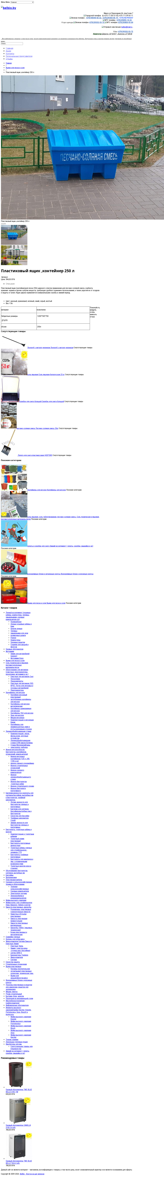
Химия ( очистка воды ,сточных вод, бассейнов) (20, 949)
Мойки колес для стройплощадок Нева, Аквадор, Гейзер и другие (19, 903)
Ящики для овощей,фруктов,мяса (19, 977)
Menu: (8, 2)
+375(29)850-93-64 (125, 22)
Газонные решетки (18, 642)
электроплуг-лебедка (19, 747)
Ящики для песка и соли (15, 68)
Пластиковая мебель (14, 880)
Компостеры (15, 640)
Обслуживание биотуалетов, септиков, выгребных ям (17, 871)
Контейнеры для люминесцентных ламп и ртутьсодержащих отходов (21, 726)
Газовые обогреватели (14, 649)
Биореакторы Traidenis (19, 955)
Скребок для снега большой (41, 401)
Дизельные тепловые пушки (17, 1042)
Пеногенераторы (17, 690)
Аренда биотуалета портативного (18, 789)
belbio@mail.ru (126, 27)
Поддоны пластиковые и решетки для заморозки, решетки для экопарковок (19, 987)
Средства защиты (13, 962)
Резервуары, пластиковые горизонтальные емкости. (21, 910)
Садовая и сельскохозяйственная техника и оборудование (19, 883)
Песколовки (15, 679)
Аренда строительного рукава (22, 786)
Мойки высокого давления (16, 900)
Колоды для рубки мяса (15, 939)
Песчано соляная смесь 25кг (37, 428)
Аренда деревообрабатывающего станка (21, 777)
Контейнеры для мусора (46, 490)
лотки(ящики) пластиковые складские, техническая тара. (22, 972)
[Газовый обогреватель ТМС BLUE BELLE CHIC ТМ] (19, 1087)
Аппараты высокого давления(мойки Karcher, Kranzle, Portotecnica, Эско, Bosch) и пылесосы (18, 1011)
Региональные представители (19, 56)
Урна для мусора (17, 715)
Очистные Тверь (17, 946)
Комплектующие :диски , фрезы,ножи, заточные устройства (20, 735)
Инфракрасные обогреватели (17, 1005)
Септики (14, 960)
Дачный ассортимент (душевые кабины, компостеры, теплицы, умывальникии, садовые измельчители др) (18, 616)
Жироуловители (17, 957)
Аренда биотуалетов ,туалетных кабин (19, 782)
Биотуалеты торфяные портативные (19, 855)
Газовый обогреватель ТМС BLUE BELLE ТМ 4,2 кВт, (19, 1162)
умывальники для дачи (19, 633)
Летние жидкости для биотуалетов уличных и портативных (20, 804)
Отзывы (9, 58)
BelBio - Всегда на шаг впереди (32, 1174)
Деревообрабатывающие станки (18, 731)
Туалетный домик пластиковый (17, 840)
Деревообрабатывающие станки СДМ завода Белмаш (22, 741)
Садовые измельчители (20, 891)
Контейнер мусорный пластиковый (19, 696)
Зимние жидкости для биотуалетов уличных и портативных (20, 825)
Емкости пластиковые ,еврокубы (18, 907)
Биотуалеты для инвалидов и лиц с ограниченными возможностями (22, 861)
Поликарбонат (16, 622)
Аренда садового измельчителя (17, 771)
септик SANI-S (16, 953)
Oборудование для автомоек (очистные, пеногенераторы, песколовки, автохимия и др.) (17, 672)
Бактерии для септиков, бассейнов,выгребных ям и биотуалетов (21, 811)
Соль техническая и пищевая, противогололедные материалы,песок (17, 665)
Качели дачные (16, 628)
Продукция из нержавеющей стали (19, 998)
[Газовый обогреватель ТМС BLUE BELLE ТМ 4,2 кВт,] (19, 1159)
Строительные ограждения (16, 964)
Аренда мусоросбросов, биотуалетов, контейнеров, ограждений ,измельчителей (17, 751)
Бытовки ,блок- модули (15, 996)
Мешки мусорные (17, 717)
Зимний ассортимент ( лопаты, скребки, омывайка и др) (60, 546)
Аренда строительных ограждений (19, 766)
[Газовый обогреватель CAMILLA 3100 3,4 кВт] (19, 1123)
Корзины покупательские (20, 969)
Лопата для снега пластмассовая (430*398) (34, 455)
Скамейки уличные (13, 937)
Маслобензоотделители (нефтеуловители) (15, 1002)
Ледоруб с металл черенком (50, 347)
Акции (8, 51)
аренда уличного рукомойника (22, 763)
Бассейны (9, 875)
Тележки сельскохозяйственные (20, 887)
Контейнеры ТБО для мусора (22, 713)
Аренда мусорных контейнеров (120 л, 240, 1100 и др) (20, 758)
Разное (13, 638)
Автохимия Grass (17, 658)
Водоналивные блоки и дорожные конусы (60, 574)
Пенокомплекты (17, 681)
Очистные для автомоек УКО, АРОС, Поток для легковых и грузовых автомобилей (22, 685)
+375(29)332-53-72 (97, 22)
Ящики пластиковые (13, 966)
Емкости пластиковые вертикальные (19, 924)
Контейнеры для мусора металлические (20, 705)
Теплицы (14, 631)
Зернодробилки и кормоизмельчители (18, 897)
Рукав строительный (14, 994)
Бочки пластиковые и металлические (19, 933)
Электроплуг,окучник (19, 893)
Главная (9, 48)
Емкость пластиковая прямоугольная (19, 919)
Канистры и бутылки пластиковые (18, 915)
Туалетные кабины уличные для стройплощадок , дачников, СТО (21, 850)
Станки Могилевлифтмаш (20, 745)
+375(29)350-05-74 (110, 18)
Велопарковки (11, 877)
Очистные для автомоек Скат (22, 676)
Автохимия (10, 651)
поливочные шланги (18, 635)
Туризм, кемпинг (12, 1039)
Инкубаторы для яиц (14, 1044)
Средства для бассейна (20, 816)
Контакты (10, 53)
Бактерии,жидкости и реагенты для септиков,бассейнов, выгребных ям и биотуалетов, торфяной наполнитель (19, 796)
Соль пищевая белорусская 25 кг (46, 374)
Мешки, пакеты (12, 991)
